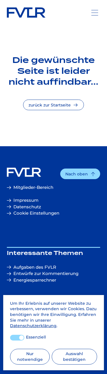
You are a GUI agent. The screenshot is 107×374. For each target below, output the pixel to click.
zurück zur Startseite (50, 105)
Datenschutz (27, 206)
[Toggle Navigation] (94, 12)
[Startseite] (53, 172)
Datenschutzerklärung (33, 325)
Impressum (26, 200)
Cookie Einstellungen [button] (36, 213)
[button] (80, 174)
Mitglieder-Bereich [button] (33, 187)
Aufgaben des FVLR (34, 267)
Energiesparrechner (34, 280)
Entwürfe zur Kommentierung (45, 273)
